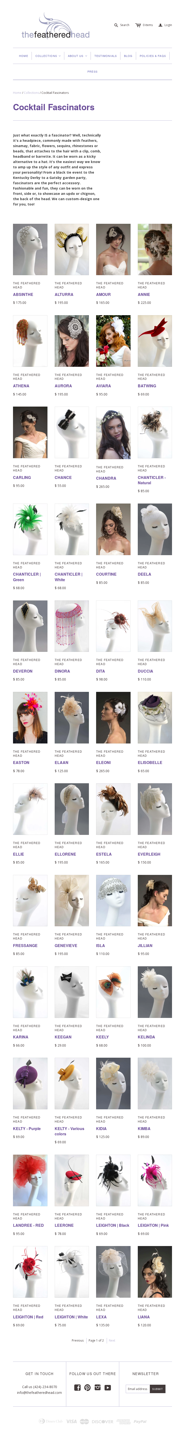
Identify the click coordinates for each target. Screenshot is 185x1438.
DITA (100, 671)
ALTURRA (64, 294)
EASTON (21, 762)
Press (92, 71)
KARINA (20, 1037)
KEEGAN (63, 1037)
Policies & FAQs (153, 56)
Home (23, 56)
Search (124, 25)
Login (165, 25)
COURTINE (106, 574)
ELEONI (103, 762)
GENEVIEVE (66, 945)
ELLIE (18, 854)
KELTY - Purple (27, 1128)
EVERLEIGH (149, 854)
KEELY (102, 1037)
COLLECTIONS (48, 56)
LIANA (144, 1317)
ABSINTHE (23, 294)
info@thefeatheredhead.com (39, 1392)
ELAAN (61, 762)
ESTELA (104, 854)
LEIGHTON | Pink (153, 1225)
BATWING (147, 385)
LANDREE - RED (28, 1225)
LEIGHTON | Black (112, 1225)
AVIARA (103, 385)
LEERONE (64, 1225)
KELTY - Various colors (69, 1131)
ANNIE (144, 294)
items (148, 25)
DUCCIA (145, 671)
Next (112, 1340)
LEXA (101, 1317)
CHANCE (63, 477)
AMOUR (103, 294)
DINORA (62, 671)
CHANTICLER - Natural (152, 480)
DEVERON (23, 671)
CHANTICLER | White (68, 576)
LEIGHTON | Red (28, 1317)
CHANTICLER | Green (27, 576)
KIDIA (101, 1128)
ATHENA (21, 385)
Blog (128, 56)
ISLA (100, 945)
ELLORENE (65, 854)
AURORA (63, 385)
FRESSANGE (25, 945)
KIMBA (144, 1128)
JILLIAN (145, 945)
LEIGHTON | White (71, 1317)
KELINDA (146, 1037)
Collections (31, 93)
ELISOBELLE (150, 762)
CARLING (22, 477)
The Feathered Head (27, 285)
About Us (78, 56)
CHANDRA (106, 478)
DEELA (144, 574)
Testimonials (105, 56)
